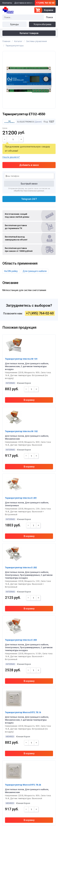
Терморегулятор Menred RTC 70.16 (23, 712)
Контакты (7, 3)
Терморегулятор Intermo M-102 (21, 431)
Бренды (14, 24)
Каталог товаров (29, 33)
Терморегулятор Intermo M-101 (21, 359)
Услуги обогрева (42, 24)
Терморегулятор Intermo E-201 (21, 498)
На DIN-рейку (11, 271)
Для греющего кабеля (35, 271)
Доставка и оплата (23, 3)
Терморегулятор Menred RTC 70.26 (23, 785)
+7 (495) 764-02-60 (45, 3)
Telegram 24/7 (29, 199)
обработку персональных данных (29, 191)
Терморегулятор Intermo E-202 (21, 567)
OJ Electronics (25, 121)
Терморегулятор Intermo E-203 (21, 640)
